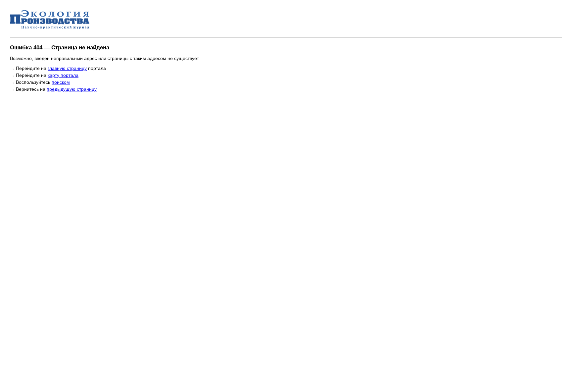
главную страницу (67, 68)
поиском (61, 82)
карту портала (63, 75)
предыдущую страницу (72, 89)
